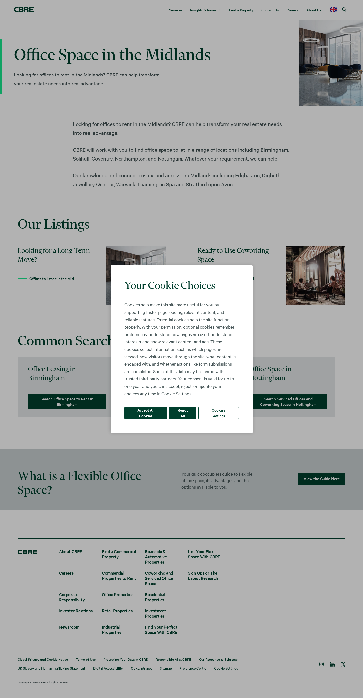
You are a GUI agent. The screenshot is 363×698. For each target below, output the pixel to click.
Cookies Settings (218, 412)
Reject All (183, 412)
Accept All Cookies (145, 412)
